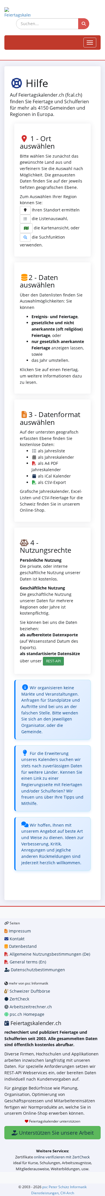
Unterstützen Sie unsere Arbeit (56, 1132)
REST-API (53, 661)
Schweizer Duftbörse (29, 991)
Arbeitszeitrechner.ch (30, 1006)
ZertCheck (18, 999)
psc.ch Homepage (26, 1014)
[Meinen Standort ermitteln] (25, 210)
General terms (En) (27, 962)
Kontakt (16, 938)
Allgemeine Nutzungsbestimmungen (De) (49, 954)
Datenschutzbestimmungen (37, 969)
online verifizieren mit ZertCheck (62, 1157)
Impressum (19, 931)
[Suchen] (83, 23)
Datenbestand (22, 946)
